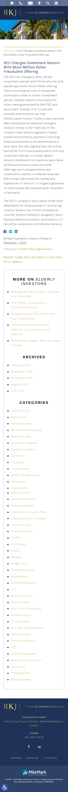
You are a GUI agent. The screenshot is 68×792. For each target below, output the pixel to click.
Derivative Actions (23, 499)
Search (47, 3)
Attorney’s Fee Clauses (26, 430)
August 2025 (20, 384)
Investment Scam (22, 570)
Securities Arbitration (26, 660)
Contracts (18, 455)
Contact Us (50, 757)
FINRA (15, 537)
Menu (56, 3)
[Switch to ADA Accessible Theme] (4, 787)
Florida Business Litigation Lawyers (24, 46)
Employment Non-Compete (28, 518)
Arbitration (18, 417)
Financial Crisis (22, 531)
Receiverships (21, 634)
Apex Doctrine (20, 492)
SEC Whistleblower (24, 654)
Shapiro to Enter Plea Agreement (29, 249)
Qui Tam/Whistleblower (27, 628)
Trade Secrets (20, 673)
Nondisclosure (21, 615)
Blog (50, 46)
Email (30, 3)
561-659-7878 (34, 737)
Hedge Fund (19, 563)
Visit (39, 3)
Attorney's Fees (21, 423)
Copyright (17, 462)
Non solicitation (22, 595)
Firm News (18, 544)
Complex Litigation (23, 449)
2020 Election (20, 410)
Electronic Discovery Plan (28, 512)
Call (21, 3)
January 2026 (20, 365)
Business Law (20, 436)
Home (12, 3)
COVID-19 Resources (25, 475)
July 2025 (18, 390)
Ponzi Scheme (20, 621)
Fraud (15, 550)
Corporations (20, 468)
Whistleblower (21, 679)
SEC (14, 647)
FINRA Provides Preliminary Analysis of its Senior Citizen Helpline (30, 329)
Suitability (18, 666)
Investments (19, 576)
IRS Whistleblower (23, 583)
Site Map (16, 757)
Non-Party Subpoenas (26, 608)
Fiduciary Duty (21, 525)
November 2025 (22, 378)
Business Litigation (24, 443)
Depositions (19, 488)
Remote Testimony (23, 640)
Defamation (19, 481)
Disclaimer (32, 757)
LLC (13, 589)
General (16, 557)
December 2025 (22, 371)
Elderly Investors (22, 505)
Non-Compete (20, 602)
